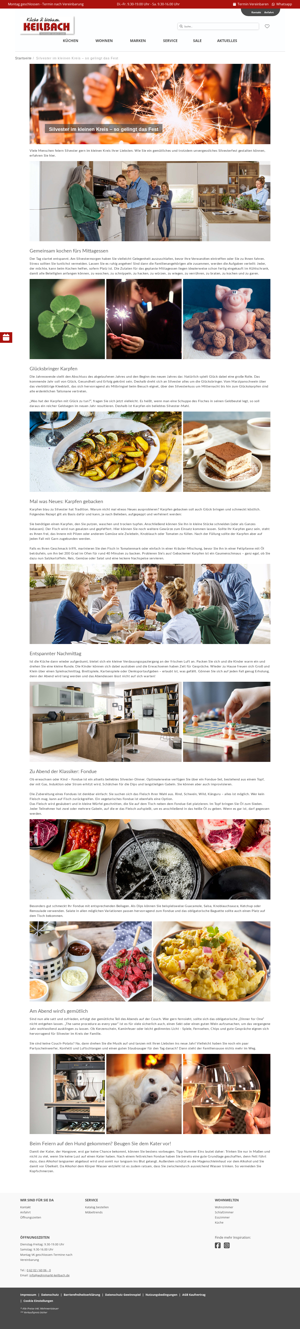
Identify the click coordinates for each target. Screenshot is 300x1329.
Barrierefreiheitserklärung (82, 1295)
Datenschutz (50, 1295)
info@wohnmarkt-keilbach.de (49, 1275)
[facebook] (218, 1245)
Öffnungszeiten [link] (30, 1217)
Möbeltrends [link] (94, 1212)
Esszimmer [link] (222, 1217)
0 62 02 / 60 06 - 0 (39, 1270)
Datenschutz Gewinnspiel (123, 1295)
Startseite (23, 58)
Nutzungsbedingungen (161, 1295)
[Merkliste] (267, 26)
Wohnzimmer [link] (224, 1207)
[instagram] (227, 1245)
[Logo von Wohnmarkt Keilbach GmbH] (47, 26)
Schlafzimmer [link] (224, 1212)
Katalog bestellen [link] (97, 1207)
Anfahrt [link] (269, 12)
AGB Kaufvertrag (194, 1295)
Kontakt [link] (25, 1207)
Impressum (28, 1295)
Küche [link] (219, 1222)
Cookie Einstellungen (38, 1301)
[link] (251, 4)
